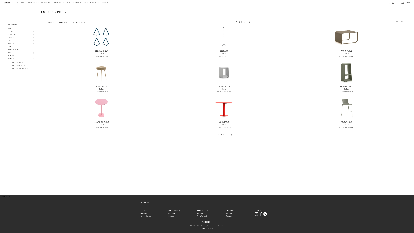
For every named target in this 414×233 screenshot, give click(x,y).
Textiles (57, 3)
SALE (86, 3)
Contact (203, 228)
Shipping (229, 213)
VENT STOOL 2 (346, 122)
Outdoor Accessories (19, 69)
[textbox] (49, 22)
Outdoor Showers (18, 63)
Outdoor (77, 3)
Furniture (11, 44)
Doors (10, 41)
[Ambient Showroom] (207, 223)
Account (200, 213)
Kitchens (21, 3)
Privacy (210, 228)
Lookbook (95, 3)
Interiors (45, 3)
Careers (171, 216)
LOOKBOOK (144, 202)
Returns (229, 216)
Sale (9, 28)
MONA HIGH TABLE (101, 122)
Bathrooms (33, 3)
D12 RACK (224, 51)
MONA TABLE (224, 122)
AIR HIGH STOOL (346, 86)
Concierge (143, 213)
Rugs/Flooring (13, 50)
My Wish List (202, 216)
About (105, 3)
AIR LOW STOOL (223, 86)
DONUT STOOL (101, 86)
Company (172, 213)
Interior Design (145, 216)
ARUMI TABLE (346, 51)
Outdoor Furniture (18, 66)
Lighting (11, 47)
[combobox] (49, 22)
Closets (11, 38)
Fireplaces (11, 56)
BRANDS (66, 3)
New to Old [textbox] (79, 22)
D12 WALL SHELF (101, 51)
